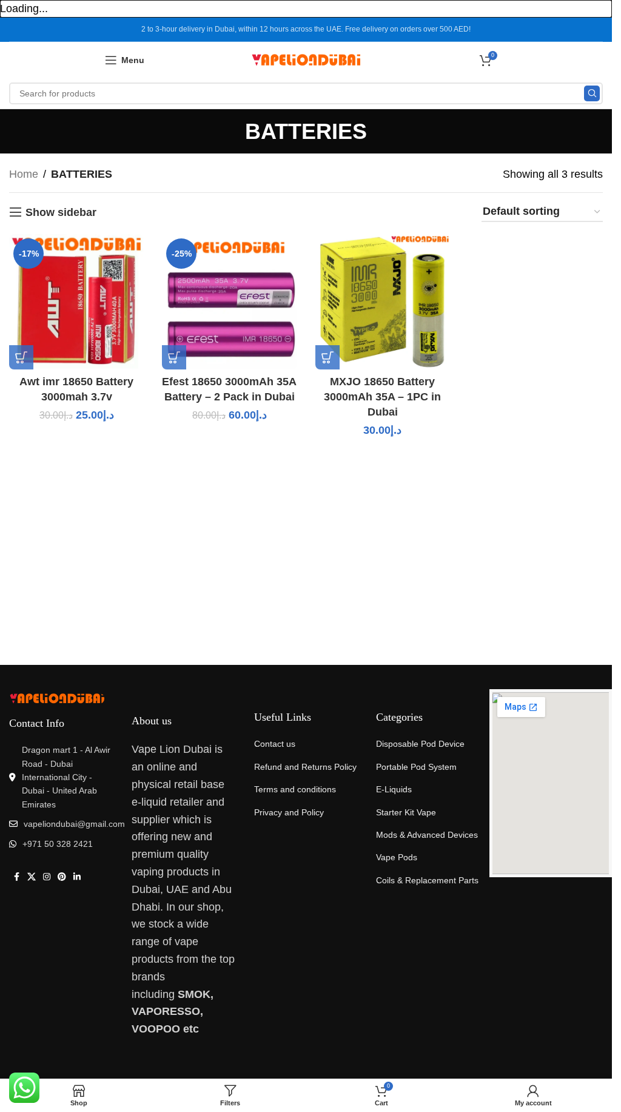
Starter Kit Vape (406, 812)
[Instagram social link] (46, 877)
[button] (21, 357)
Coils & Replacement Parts (427, 880)
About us (152, 721)
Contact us (274, 744)
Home (23, 174)
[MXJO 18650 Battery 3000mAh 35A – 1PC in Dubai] (382, 301)
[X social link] (31, 877)
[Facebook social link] (16, 877)
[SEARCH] (592, 93)
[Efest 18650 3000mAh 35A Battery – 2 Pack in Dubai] (229, 301)
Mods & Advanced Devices (427, 835)
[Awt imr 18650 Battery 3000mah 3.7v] (76, 301)
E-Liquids (394, 789)
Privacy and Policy (289, 812)
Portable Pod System (416, 767)
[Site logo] (306, 59)
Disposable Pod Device (420, 744)
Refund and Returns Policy (305, 767)
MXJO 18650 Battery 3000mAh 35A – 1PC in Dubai (382, 397)
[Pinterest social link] (62, 877)
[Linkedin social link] (77, 877)
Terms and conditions (295, 789)
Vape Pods (396, 857)
